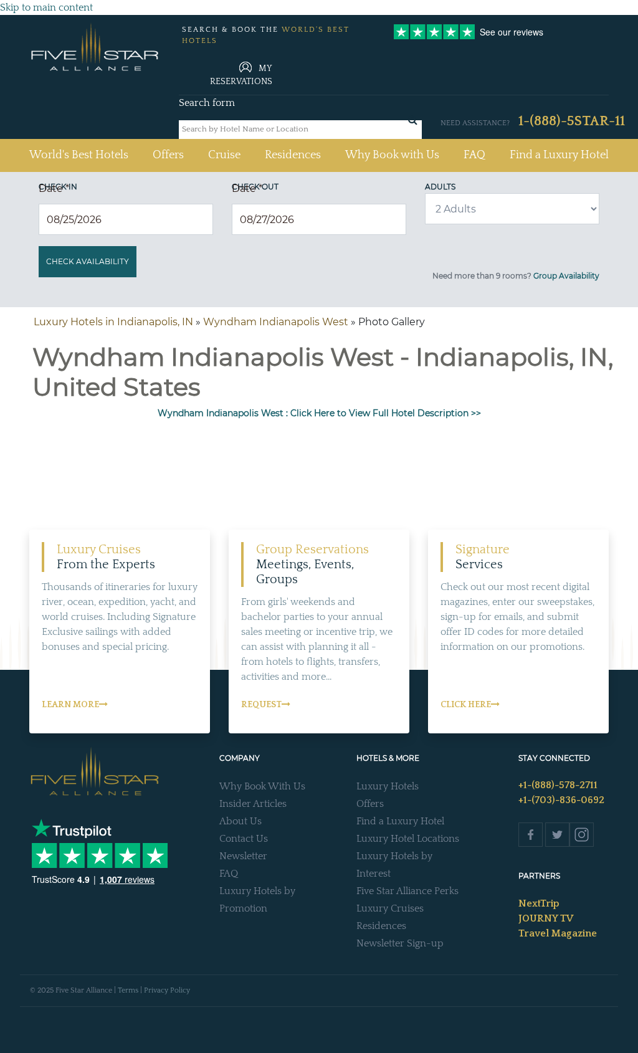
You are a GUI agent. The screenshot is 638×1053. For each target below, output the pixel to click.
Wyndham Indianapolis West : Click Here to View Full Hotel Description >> (319, 413)
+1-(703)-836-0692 (561, 800)
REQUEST (261, 705)
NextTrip (538, 903)
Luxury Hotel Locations (407, 838)
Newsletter (243, 856)
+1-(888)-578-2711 (558, 785)
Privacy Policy (167, 990)
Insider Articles (253, 803)
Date (54, 188)
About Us (240, 821)
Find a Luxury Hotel (559, 155)
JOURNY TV (545, 918)
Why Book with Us (392, 155)
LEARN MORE (70, 705)
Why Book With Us (262, 786)
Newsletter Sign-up (400, 943)
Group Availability (566, 275)
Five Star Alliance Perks (407, 891)
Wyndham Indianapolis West (275, 322)
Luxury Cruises (390, 908)
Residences (293, 155)
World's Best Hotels (78, 154)
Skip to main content (46, 7)
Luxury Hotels (387, 786)
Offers (168, 155)
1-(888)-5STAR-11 (571, 121)
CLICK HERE (465, 705)
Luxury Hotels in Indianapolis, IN (113, 322)
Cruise (224, 155)
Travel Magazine (557, 933)
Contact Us (243, 838)
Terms (128, 990)
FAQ (474, 155)
